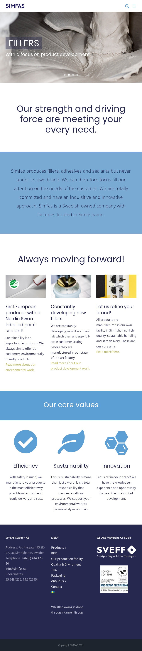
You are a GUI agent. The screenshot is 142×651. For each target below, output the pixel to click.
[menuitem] (71, 592)
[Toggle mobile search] (127, 6)
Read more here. (108, 352)
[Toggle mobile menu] (134, 6)
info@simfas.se (16, 569)
